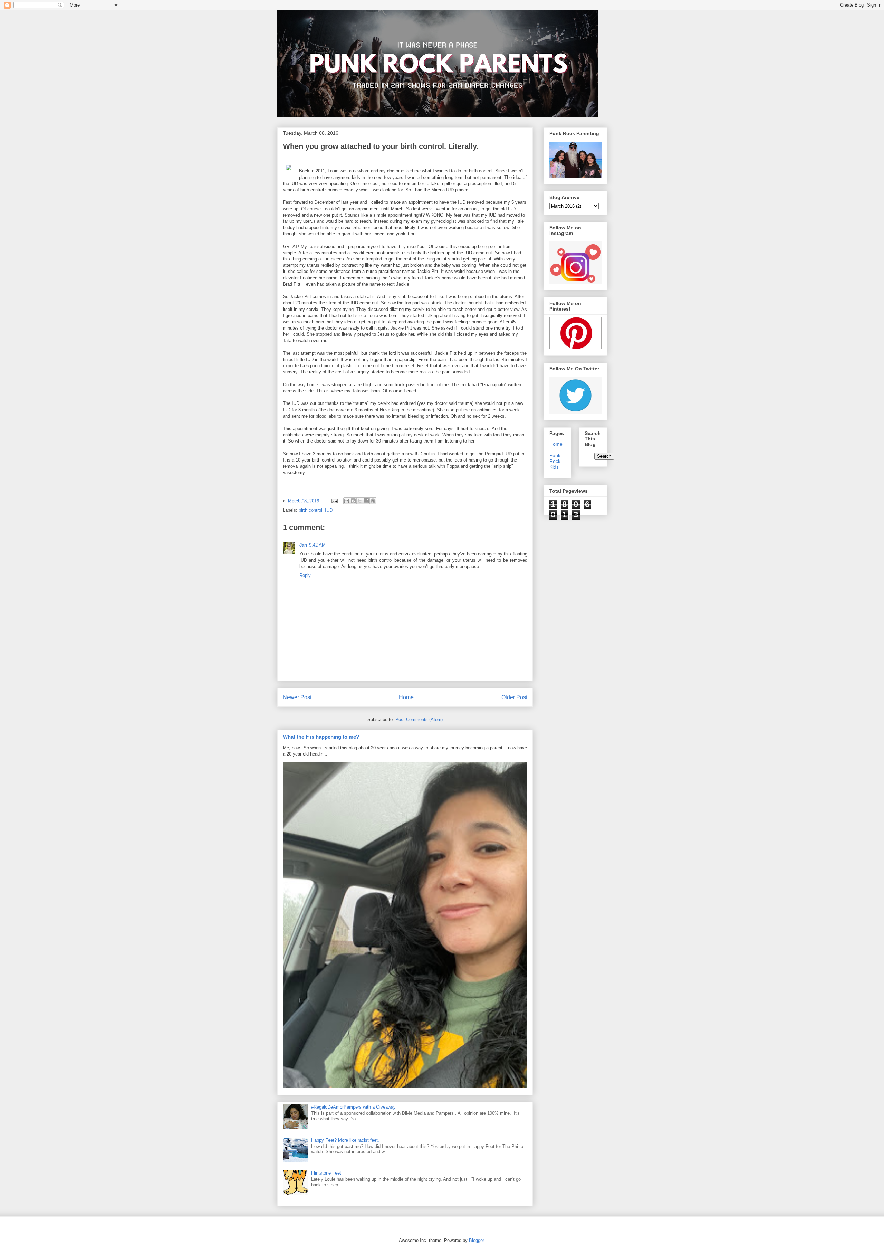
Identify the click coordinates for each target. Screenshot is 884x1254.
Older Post (514, 697)
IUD (329, 510)
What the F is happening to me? (321, 737)
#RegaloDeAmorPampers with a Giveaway (353, 1107)
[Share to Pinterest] (372, 500)
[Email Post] (334, 500)
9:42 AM (317, 545)
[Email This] (346, 500)
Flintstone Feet (326, 1173)
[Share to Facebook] (366, 500)
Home (406, 697)
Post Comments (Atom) (419, 719)
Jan (303, 545)
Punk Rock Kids (554, 461)
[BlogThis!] (353, 500)
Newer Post (297, 697)
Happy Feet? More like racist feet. (345, 1140)
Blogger (476, 1240)
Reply (305, 575)
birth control (310, 510)
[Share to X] (359, 500)
